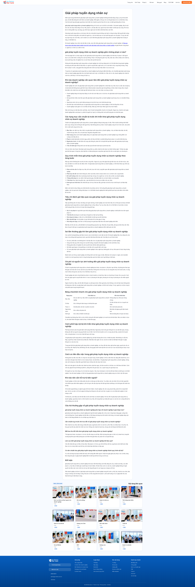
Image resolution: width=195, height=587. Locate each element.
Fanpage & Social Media (80, 569)
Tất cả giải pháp (78, 562)
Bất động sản (134, 562)
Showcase (114, 564)
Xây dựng (95, 564)
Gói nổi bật (133, 575)
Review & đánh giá (116, 569)
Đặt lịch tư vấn (186, 2)
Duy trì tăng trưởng (97, 569)
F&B (132, 569)
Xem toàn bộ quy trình (98, 571)
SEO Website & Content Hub (81, 567)
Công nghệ (133, 564)
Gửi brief (133, 573)
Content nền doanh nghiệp (81, 564)
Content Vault (78, 571)
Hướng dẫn (114, 567)
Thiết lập (95, 562)
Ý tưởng (114, 562)
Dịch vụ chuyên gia (135, 567)
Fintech (133, 571)
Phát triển (95, 567)
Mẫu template (115, 571)
